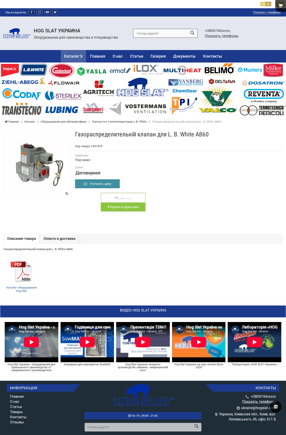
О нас (118, 56)
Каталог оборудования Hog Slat (21, 289)
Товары (16, 411)
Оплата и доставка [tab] (60, 238)
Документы (184, 56)
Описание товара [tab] (21, 238)
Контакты (212, 56)
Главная (97, 56)
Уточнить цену (99, 184)
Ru (268, 4)
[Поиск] (192, 33)
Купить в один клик (124, 207)
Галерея (158, 56)
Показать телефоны (266, 12)
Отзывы (17, 422)
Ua (263, 4)
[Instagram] (39, 12)
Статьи (136, 56)
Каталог (72, 56)
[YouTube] (47, 12)
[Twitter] (55, 12)
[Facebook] (31, 12)
